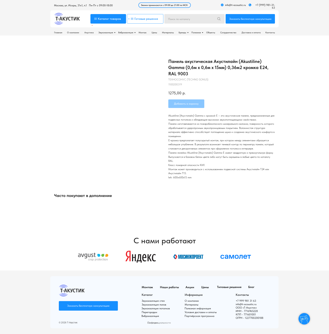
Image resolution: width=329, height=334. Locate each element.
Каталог (147, 295)
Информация (194, 295)
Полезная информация (197, 308)
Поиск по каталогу (179, 19)
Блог (251, 287)
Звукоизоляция (105, 32)
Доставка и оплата (251, 32)
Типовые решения (229, 287)
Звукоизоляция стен (153, 300)
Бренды (182, 32)
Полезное (196, 32)
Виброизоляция (125, 32)
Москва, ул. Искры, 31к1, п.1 (70, 5)
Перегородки (149, 312)
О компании (73, 32)
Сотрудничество (228, 32)
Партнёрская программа (199, 315)
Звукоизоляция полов (154, 304)
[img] (67, 19)
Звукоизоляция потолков (155, 308)
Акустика (89, 32)
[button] (250, 19)
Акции (189, 287)
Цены (154, 32)
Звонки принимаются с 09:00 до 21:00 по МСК (164, 5)
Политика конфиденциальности (159, 322)
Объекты (210, 32)
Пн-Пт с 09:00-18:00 (101, 5)
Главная (58, 32)
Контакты (270, 32)
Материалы (168, 32)
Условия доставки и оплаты (201, 312)
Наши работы (169, 287)
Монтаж (142, 32)
